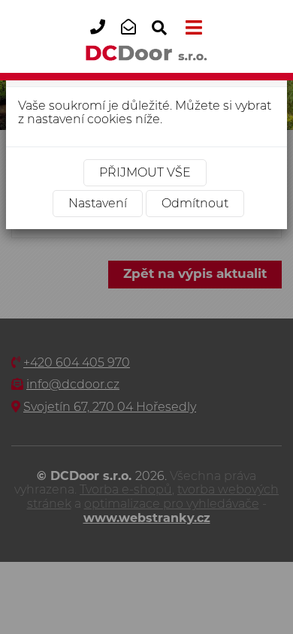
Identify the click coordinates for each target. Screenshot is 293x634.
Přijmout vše (145, 172)
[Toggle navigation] (191, 27)
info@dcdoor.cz (133, 39)
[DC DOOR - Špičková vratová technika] (147, 51)
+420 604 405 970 (102, 39)
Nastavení (97, 203)
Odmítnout (195, 203)
